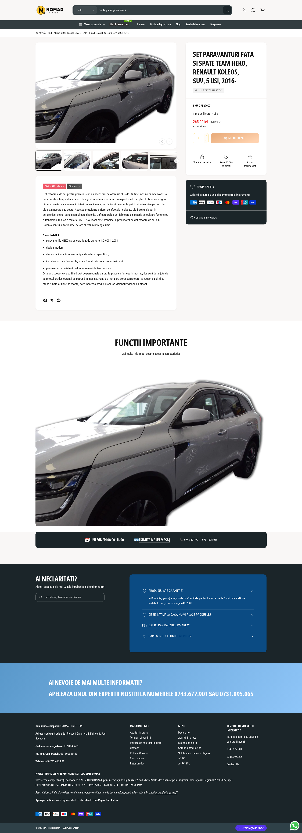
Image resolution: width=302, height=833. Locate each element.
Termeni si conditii (140, 737)
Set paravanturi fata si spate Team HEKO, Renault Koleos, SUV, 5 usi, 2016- (88, 32)
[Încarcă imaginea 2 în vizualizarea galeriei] (77, 161)
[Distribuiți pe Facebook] (45, 300)
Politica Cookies (139, 753)
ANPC (181, 758)
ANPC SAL (184, 763)
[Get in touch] (253, 10)
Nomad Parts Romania (52, 828)
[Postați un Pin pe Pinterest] (58, 300)
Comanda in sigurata (206, 217)
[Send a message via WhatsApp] (294, 825)
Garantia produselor (189, 748)
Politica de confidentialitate (146, 743)
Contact (134, 748)
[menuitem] (91, 24)
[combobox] (165, 10)
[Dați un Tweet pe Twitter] (51, 300)
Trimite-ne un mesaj (154, 539)
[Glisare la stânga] (162, 141)
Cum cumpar (137, 758)
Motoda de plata (187, 743)
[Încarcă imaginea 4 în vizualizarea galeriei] (134, 161)
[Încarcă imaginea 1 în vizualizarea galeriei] (48, 161)
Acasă (42, 32)
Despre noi (184, 732)
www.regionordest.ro (67, 800)
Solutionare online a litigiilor (194, 753)
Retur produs (137, 763)
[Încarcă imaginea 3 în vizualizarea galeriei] (106, 161)
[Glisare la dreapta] (169, 141)
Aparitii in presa (139, 732)
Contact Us (233, 764)
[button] (262, 10)
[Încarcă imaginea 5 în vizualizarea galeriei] (163, 161)
